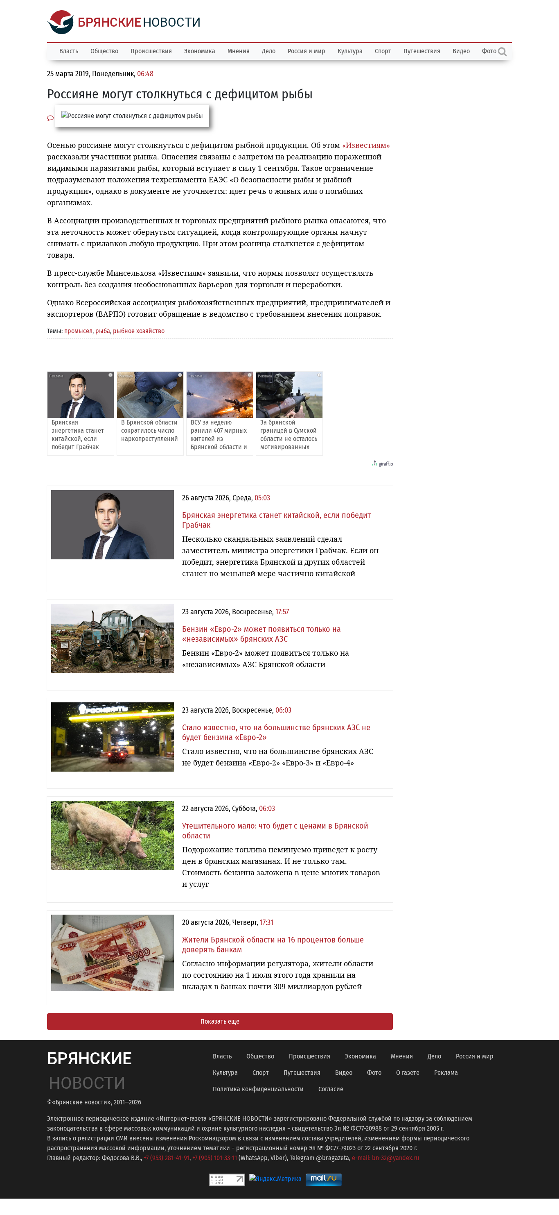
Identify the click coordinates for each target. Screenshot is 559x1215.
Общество (104, 51)
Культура (350, 51)
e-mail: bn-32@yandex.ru (385, 1158)
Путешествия (421, 51)
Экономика (199, 51)
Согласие (330, 1089)
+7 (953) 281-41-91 (166, 1158)
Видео (461, 51)
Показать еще (220, 1021)
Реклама (446, 1072)
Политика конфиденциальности (258, 1089)
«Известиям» (366, 145)
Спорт (383, 51)
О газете (407, 1072)
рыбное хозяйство (139, 331)
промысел (78, 331)
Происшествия (151, 51)
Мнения (239, 51)
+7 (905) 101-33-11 (214, 1158)
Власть (68, 51)
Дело (268, 51)
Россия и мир (306, 51)
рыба (102, 331)
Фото (374, 1072)
